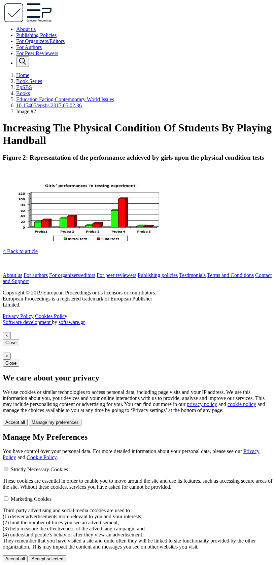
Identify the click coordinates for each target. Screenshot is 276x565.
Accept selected (47, 558)
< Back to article (20, 251)
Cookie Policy (42, 457)
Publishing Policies (36, 35)
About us (26, 29)
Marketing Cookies (31, 499)
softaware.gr (72, 322)
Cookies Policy (51, 316)
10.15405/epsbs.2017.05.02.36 (49, 105)
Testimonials (192, 275)
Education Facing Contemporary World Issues (65, 99)
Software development (27, 322)
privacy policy (202, 404)
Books (23, 93)
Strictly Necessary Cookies (39, 469)
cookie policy (242, 404)
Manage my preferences (55, 422)
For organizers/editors (72, 275)
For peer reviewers (116, 275)
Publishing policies (158, 275)
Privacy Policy (18, 316)
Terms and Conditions (230, 275)
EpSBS (24, 87)
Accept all (15, 422)
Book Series (29, 81)
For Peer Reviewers (37, 53)
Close (10, 342)
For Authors (29, 47)
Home (22, 75)
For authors (36, 275)
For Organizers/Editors (40, 41)
